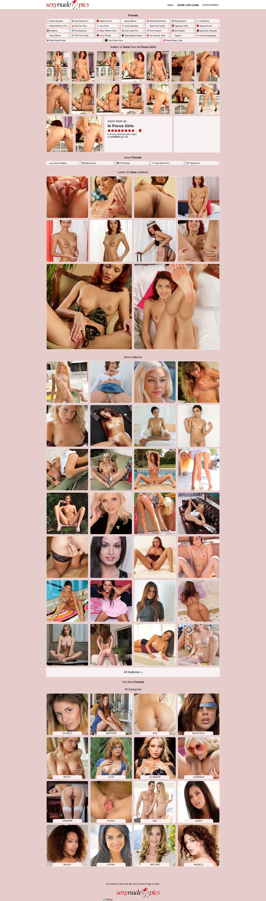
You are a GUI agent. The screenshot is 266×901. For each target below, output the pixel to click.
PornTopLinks (81, 31)
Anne (126, 46)
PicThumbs (125, 163)
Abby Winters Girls (108, 31)
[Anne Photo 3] (133, 66)
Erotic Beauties (56, 21)
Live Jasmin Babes (58, 163)
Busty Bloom (130, 21)
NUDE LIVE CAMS (188, 5)
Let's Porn (104, 26)
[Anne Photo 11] (158, 98)
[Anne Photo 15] (89, 134)
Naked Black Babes (134, 35)
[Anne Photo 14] (60, 134)
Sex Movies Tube (157, 35)
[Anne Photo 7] (58, 98)
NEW (170, 5)
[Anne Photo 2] (108, 66)
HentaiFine (204, 21)
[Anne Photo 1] (83, 66)
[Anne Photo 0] (58, 66)
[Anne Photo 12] (183, 98)
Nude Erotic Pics (162, 163)
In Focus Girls (146, 46)
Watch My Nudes (157, 26)
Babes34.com (105, 21)
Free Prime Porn (115, 40)
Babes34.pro (180, 21)
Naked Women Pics (58, 26)
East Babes (180, 31)
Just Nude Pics (81, 21)
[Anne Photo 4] (158, 66)
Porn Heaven (155, 31)
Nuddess (53, 31)
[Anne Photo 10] (133, 98)
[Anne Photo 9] (108, 98)
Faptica (178, 35)
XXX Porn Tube (82, 35)
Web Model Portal (157, 21)
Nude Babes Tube (174, 40)
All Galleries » (133, 672)
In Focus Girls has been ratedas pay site (122, 128)
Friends (133, 15)
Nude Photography (208, 35)
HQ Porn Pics (81, 26)
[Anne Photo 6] (208, 66)
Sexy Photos (105, 35)
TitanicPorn (195, 163)
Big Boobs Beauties (208, 31)
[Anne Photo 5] (183, 66)
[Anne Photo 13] (208, 98)
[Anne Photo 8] (83, 98)
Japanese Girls (181, 26)
